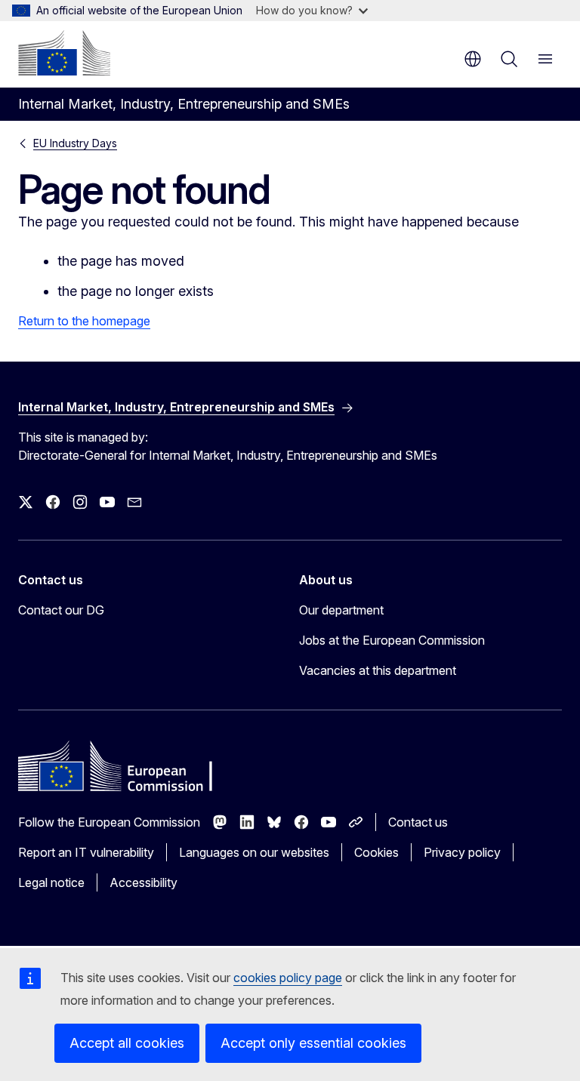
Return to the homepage (84, 320)
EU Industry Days (75, 143)
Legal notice (51, 882)
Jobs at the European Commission (392, 640)
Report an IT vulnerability (86, 852)
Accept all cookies (126, 1043)
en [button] (472, 58)
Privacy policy (462, 852)
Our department (341, 609)
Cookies (376, 852)
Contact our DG (61, 609)
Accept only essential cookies (313, 1043)
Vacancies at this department (377, 670)
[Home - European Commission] (64, 52)
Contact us (418, 822)
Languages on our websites (254, 852)
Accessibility (143, 882)
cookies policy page (287, 977)
